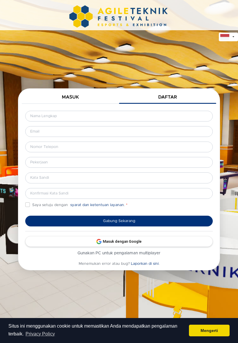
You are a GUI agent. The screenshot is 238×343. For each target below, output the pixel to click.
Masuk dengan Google (122, 241)
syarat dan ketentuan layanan (97, 205)
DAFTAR (167, 97)
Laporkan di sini (145, 264)
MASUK (70, 97)
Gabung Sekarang (119, 221)
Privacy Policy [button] (40, 333)
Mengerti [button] (209, 330)
